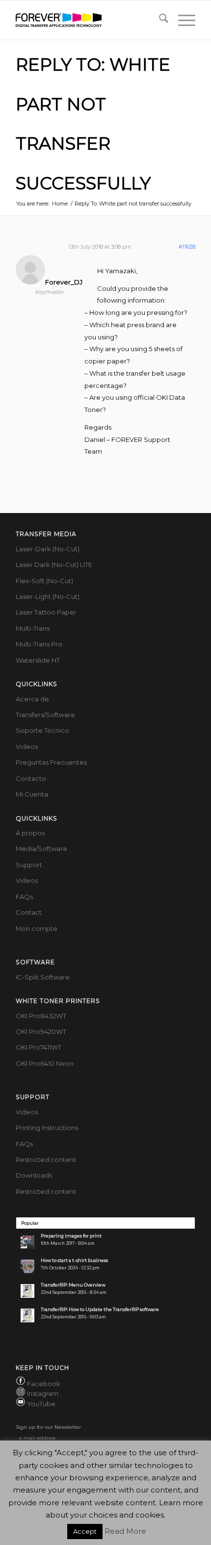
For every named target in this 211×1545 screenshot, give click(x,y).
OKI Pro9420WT (41, 1031)
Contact (29, 912)
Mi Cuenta (32, 794)
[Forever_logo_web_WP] (87, 20)
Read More (125, 1531)
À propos (30, 833)
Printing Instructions (47, 1128)
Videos (27, 746)
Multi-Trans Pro (39, 644)
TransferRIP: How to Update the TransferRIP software (100, 1309)
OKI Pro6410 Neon (45, 1063)
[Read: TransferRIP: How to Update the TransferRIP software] (27, 1315)
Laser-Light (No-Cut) (47, 596)
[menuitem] (158, 20)
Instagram (42, 1394)
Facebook (43, 1384)
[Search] (158, 20)
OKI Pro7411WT (38, 1047)
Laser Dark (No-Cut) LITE (54, 564)
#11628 (187, 246)
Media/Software (41, 848)
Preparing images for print (71, 1235)
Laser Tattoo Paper (46, 612)
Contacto (31, 778)
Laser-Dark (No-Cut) (47, 549)
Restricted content (46, 1159)
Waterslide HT (38, 660)
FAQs (24, 897)
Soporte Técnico (42, 730)
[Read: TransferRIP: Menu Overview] (27, 1291)
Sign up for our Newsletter (48, 1427)
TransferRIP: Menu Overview (73, 1285)
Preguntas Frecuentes (51, 762)
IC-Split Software (43, 977)
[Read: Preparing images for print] (27, 1242)
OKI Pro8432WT (41, 1016)
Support (29, 865)
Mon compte (36, 928)
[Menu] (181, 20)
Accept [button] (85, 1531)
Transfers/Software (45, 715)
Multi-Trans (33, 628)
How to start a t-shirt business (74, 1260)
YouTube (41, 1404)
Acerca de (32, 699)
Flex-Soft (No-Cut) (44, 581)
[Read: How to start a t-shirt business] (27, 1266)
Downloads (34, 1175)
